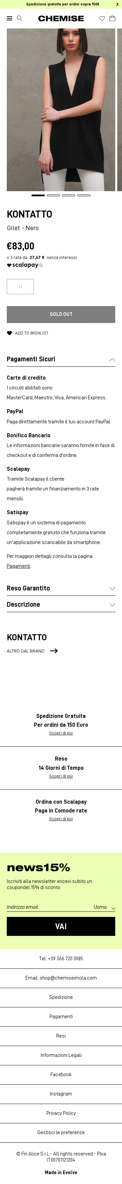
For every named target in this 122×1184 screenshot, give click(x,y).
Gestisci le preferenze (61, 1132)
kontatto (29, 214)
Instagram (61, 1094)
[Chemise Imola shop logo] (61, 18)
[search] (19, 18)
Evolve (70, 1172)
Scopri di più (61, 732)
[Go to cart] (112, 17)
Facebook (61, 1074)
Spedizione (61, 997)
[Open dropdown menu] (9, 18)
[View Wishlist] (102, 19)
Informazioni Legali (61, 1055)
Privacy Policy (61, 1113)
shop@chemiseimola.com (68, 978)
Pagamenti (18, 566)
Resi (61, 1036)
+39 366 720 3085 (65, 958)
